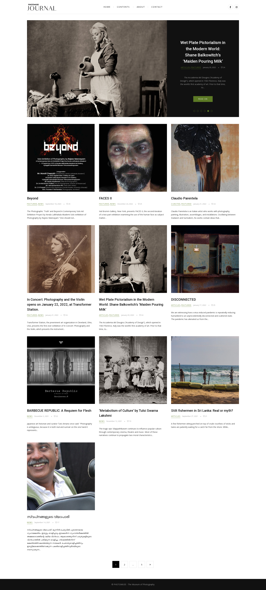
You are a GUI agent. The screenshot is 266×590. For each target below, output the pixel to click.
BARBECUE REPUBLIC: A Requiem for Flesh (59, 411)
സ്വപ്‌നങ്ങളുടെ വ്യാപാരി (48, 517)
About (141, 7)
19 (130, 421)
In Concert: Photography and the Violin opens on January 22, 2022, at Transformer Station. (59, 304)
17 (58, 522)
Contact (157, 7)
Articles (185, 58)
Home (106, 7)
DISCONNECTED (203, 52)
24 (214, 204)
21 (206, 416)
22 (57, 416)
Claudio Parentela (184, 198)
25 (224, 58)
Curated (176, 204)
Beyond (32, 198)
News (41, 204)
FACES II (105, 198)
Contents (123, 7)
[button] (194, 111)
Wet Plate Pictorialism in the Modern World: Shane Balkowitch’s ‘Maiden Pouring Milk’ (131, 304)
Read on (203, 89)
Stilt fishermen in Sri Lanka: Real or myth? (202, 411)
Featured (196, 58)
